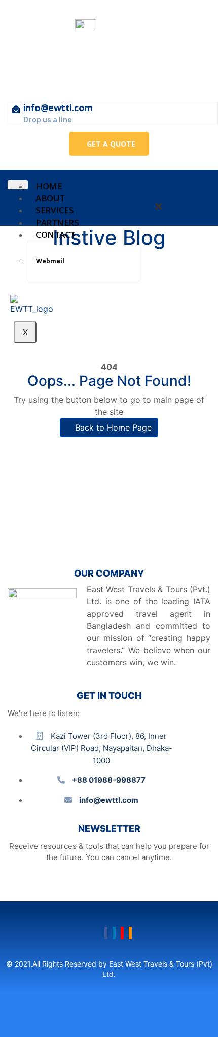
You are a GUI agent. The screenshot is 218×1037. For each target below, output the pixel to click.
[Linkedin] (114, 933)
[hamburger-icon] (18, 184)
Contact (55, 234)
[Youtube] (122, 933)
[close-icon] (159, 207)
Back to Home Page (112, 427)
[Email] (130, 933)
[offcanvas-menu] (162, 193)
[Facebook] (105, 933)
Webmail (50, 261)
